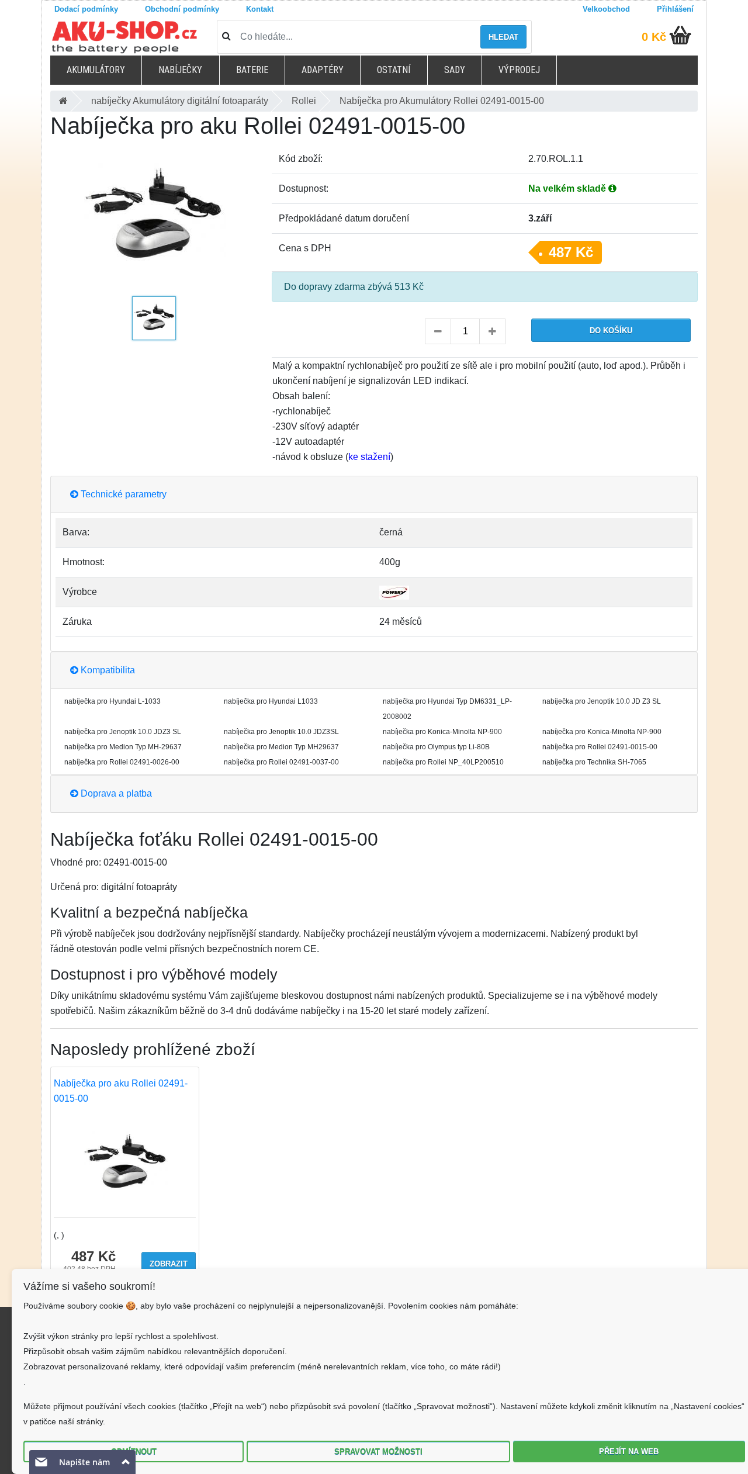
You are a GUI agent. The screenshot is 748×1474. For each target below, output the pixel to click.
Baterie (252, 69)
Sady (454, 69)
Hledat (503, 37)
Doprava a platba (115, 793)
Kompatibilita (106, 670)
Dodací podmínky (86, 9)
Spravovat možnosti (378, 1451)
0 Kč (654, 36)
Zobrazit (169, 1264)
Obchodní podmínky (182, 9)
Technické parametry (122, 494)
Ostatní (393, 69)
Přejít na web (629, 1451)
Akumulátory (96, 69)
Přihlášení (675, 9)
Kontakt (259, 9)
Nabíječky (180, 69)
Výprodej (519, 69)
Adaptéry (323, 69)
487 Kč (571, 252)
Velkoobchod (606, 9)
